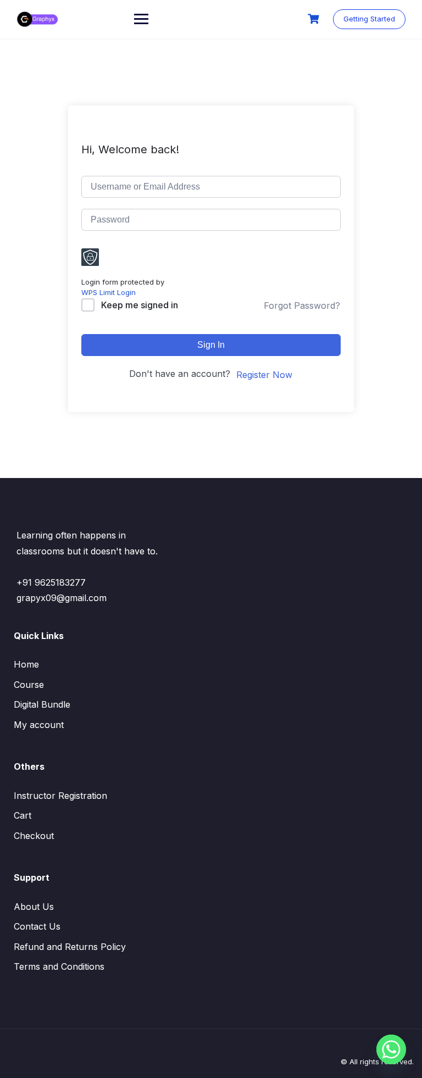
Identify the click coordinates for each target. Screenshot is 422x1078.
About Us (34, 906)
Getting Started (369, 18)
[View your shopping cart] (315, 19)
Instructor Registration (60, 795)
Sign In (211, 344)
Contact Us (37, 926)
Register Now (264, 374)
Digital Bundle (42, 704)
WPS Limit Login (108, 292)
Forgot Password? (302, 305)
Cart (22, 815)
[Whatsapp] (391, 1049)
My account (39, 724)
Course (29, 684)
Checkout (34, 835)
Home (26, 664)
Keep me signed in (139, 304)
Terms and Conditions (59, 966)
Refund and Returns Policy (70, 946)
